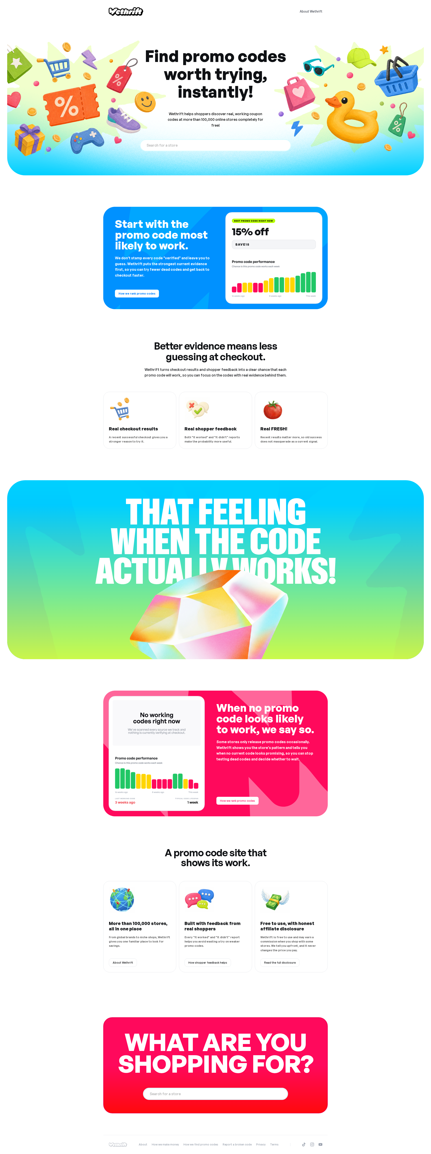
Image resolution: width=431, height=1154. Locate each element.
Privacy (261, 1144)
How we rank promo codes (137, 293)
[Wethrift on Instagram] (312, 1144)
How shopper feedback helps (207, 962)
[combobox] (215, 145)
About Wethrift (311, 11)
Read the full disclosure (280, 962)
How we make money (165, 1144)
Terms (274, 1144)
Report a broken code (237, 1144)
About (143, 1144)
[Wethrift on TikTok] (304, 1144)
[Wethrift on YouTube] (320, 1144)
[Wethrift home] (126, 11)
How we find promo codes (200, 1144)
